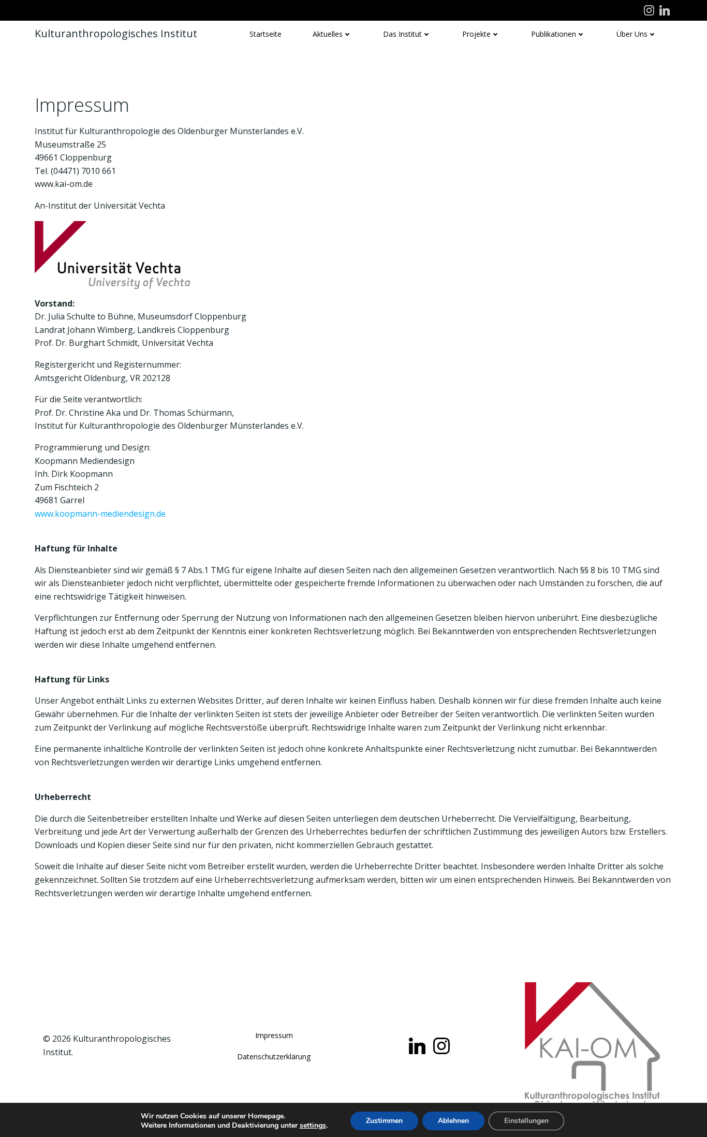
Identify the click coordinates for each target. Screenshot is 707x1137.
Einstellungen (526, 1121)
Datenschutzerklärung (274, 1056)
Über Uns (631, 34)
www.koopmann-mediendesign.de (100, 513)
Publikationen (553, 34)
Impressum (274, 1035)
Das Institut (402, 34)
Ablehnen (453, 1121)
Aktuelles (328, 34)
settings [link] (313, 1125)
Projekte (476, 34)
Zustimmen (384, 1121)
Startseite (265, 34)
